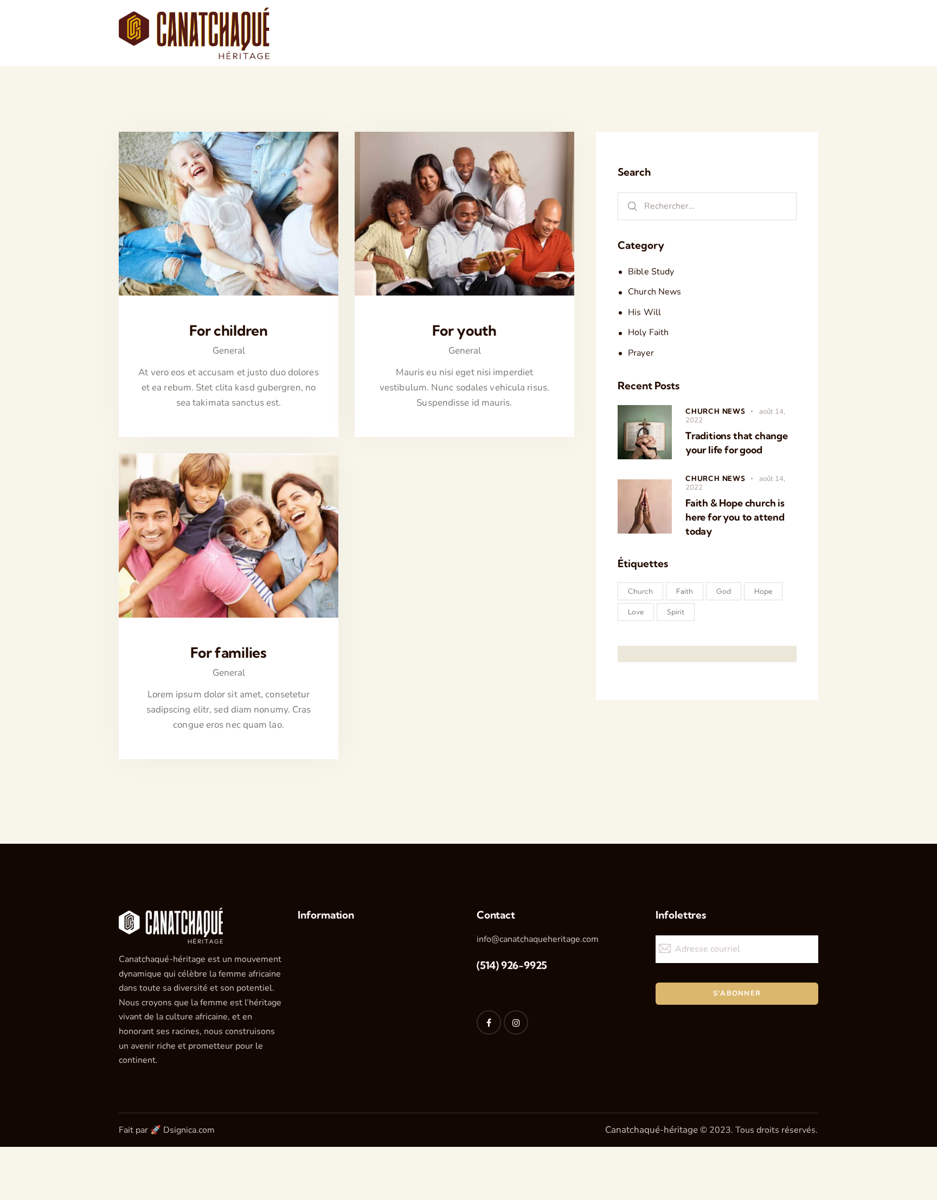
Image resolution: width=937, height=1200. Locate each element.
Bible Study (651, 272)
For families (228, 653)
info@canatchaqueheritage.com (538, 939)
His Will (644, 312)
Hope (763, 591)
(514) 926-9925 (512, 965)
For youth (464, 330)
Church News (654, 292)
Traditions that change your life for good (736, 442)
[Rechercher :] (707, 206)
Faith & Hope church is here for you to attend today (735, 517)
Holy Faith (648, 332)
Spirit (675, 611)
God (723, 591)
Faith (684, 591)
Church (640, 591)
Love (636, 611)
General (229, 350)
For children (228, 330)
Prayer (641, 353)
